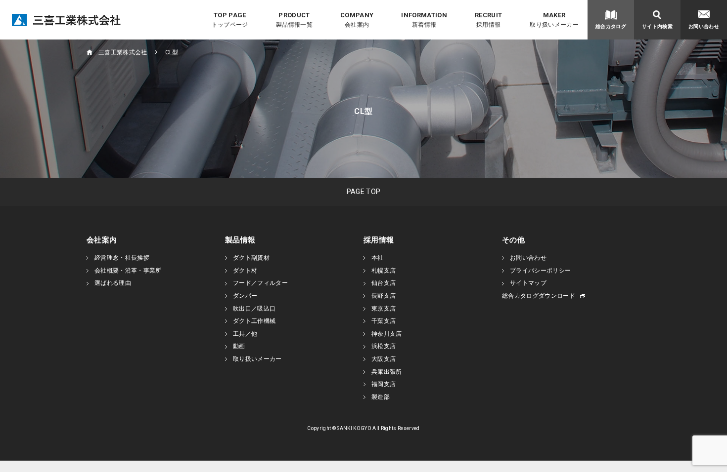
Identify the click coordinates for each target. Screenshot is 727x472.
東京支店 (383, 308)
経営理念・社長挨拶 (121, 257)
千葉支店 (383, 320)
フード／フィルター (260, 282)
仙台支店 (383, 282)
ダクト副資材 (251, 257)
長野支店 (383, 295)
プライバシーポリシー (540, 270)
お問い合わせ (528, 257)
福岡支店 (383, 384)
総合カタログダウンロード (538, 295)
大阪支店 (383, 358)
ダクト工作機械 (254, 320)
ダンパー (245, 295)
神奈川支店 (386, 333)
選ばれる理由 (112, 282)
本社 (377, 257)
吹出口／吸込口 (254, 308)
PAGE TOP (364, 192)
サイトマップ (528, 282)
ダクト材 (245, 270)
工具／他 (245, 333)
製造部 (380, 396)
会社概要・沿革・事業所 (128, 270)
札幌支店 (383, 270)
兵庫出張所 (386, 371)
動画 (239, 346)
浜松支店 (383, 346)
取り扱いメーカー (257, 358)
